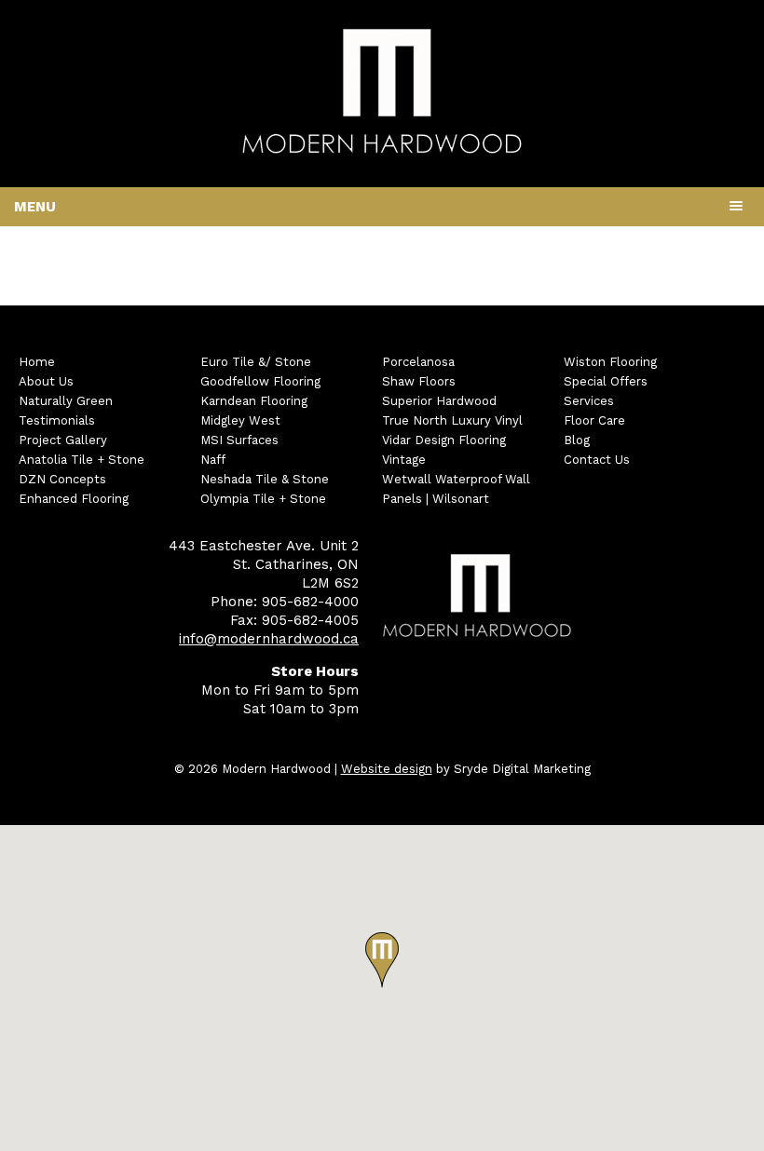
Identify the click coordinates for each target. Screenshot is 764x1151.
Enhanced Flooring (74, 499)
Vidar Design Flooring (444, 440)
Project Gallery (63, 440)
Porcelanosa (418, 362)
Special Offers (606, 381)
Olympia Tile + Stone (263, 499)
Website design (386, 769)
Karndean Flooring (253, 401)
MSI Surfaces (239, 440)
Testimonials (57, 420)
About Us (46, 381)
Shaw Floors (419, 381)
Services (589, 401)
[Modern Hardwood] (382, 150)
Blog (577, 440)
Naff (212, 460)
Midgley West (240, 420)
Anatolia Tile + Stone (81, 460)
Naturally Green (66, 401)
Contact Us (597, 460)
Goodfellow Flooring (260, 381)
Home (37, 362)
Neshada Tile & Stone (264, 479)
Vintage (404, 460)
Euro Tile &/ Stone (255, 362)
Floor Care (594, 420)
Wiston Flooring (610, 362)
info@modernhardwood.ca (269, 638)
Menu (35, 206)
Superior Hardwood (439, 401)
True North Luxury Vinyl (452, 420)
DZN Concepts (62, 479)
